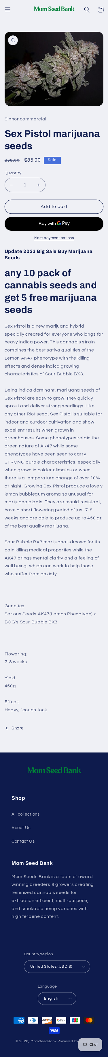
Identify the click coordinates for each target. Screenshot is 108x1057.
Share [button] (18, 728)
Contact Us (23, 841)
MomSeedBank (44, 1041)
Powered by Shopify (75, 1041)
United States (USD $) (51, 967)
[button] (7, 9)
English (51, 999)
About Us (21, 828)
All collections (25, 814)
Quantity (13, 173)
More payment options (54, 238)
